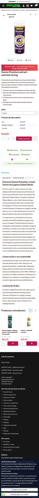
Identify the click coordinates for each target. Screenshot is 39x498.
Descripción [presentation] (6, 178)
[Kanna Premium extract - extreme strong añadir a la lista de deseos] (35, 139)
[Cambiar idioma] (28, 6)
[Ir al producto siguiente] (35, 14)
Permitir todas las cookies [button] (19, 494)
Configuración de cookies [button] (19, 489)
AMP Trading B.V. (6, 377)
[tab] (6, 178)
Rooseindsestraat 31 (7, 379)
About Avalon (5, 362)
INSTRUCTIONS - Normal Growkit (12, 370)
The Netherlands (6, 384)
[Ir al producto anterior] (30, 14)
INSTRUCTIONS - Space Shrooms (11, 373)
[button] (3, 6)
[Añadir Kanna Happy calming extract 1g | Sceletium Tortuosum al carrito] (13, 343)
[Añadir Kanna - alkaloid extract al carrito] (31, 343)
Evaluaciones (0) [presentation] (18, 178)
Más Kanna (5, 172)
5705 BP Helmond (7, 381)
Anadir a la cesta (24, 138)
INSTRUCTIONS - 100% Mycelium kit (13, 367)
